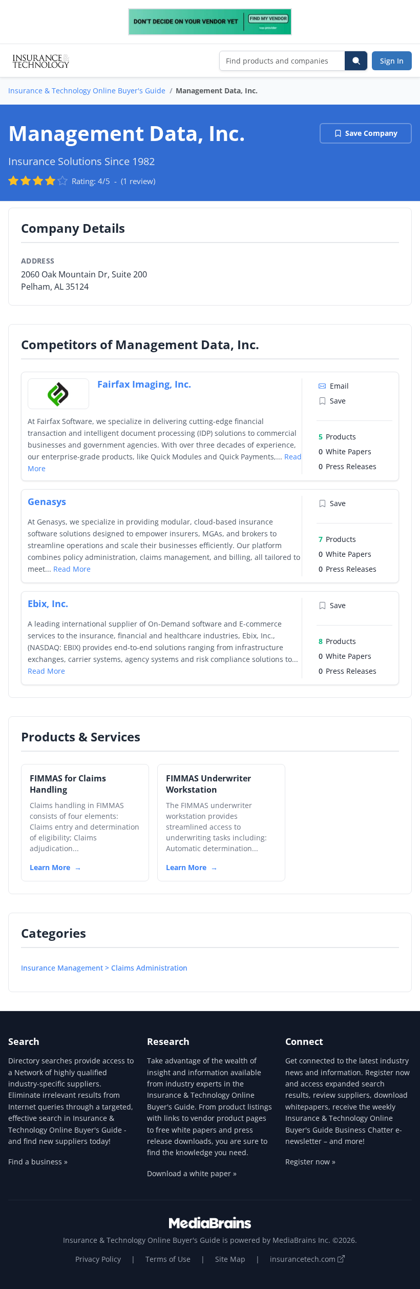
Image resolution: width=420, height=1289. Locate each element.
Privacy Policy (98, 1259)
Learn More (50, 867)
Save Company (371, 133)
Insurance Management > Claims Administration (104, 968)
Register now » (310, 1161)
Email (339, 386)
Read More (72, 569)
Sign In (392, 61)
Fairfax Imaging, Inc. (144, 384)
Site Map (230, 1259)
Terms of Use (168, 1259)
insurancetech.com (304, 1259)
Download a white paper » (192, 1173)
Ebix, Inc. (48, 603)
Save (338, 401)
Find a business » (38, 1161)
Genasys (47, 501)
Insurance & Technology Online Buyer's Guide (86, 90)
